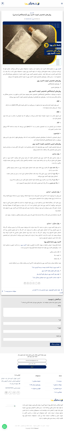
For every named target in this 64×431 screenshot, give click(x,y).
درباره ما (47, 425)
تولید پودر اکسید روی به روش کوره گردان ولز (48, 274)
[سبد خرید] (2, 3)
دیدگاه (59, 306)
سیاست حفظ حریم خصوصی (26, 425)
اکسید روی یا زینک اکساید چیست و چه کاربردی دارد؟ (45, 267)
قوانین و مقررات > (35, 388)
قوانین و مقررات (36, 425)
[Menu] (62, 3)
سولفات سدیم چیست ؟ (10, 291)
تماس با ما (43, 425)
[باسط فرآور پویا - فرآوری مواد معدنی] (32, 3)
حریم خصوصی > (57, 388)
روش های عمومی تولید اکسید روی (50, 271)
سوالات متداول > (57, 385)
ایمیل (59, 328)
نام (60, 320)
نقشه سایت (17, 425)
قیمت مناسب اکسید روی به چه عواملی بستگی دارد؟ (46, 278)
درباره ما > (59, 381)
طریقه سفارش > (36, 381)
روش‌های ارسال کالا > (34, 385)
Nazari (27, 19)
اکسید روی (32, 13)
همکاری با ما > (58, 392)
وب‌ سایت (58, 336)
